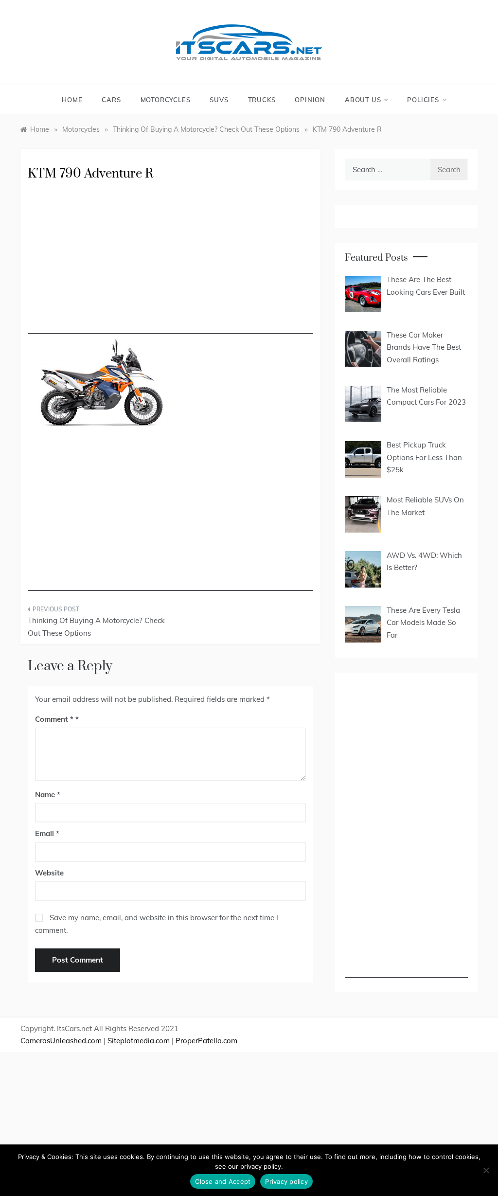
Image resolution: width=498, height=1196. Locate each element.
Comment (54, 719)
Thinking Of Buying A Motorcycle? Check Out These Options (96, 627)
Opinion (310, 100)
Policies (423, 100)
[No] (486, 1170)
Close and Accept (222, 1181)
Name (47, 794)
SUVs (219, 100)
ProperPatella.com (206, 1040)
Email (47, 833)
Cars (111, 100)
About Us (363, 100)
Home (72, 100)
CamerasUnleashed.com (61, 1040)
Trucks (262, 100)
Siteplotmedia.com (138, 1040)
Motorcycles (166, 100)
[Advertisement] (170, 266)
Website (49, 872)
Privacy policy (286, 1181)
